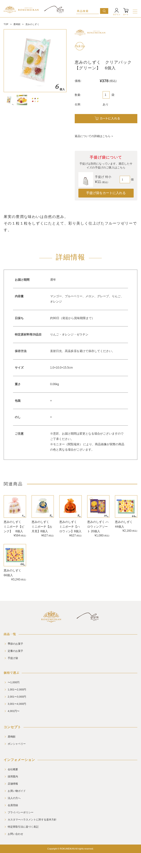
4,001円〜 (13, 711)
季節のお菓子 (15, 643)
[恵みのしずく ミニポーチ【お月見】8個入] (43, 506)
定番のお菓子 (15, 650)
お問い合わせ (15, 833)
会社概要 (13, 769)
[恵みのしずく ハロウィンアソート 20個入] (98, 506)
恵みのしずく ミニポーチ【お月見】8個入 (42, 526)
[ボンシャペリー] (88, 621)
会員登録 (13, 805)
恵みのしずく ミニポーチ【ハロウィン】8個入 (70, 526)
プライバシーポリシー (20, 812)
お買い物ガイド (17, 790)
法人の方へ (14, 798)
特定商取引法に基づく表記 (23, 826)
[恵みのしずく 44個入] (126, 506)
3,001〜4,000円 (17, 703)
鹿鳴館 (16, 24)
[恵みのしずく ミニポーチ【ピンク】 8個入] (15, 506)
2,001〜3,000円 (17, 696)
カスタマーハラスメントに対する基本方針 (32, 819)
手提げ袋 (13, 658)
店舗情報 (13, 783)
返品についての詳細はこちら (93, 136)
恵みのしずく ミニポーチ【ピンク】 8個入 (14, 526)
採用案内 (13, 776)
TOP (6, 24)
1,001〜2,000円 (17, 689)
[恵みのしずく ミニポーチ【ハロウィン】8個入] (70, 506)
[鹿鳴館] (51, 621)
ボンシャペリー (17, 743)
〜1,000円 (13, 682)
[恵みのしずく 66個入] (15, 555)
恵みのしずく (32, 24)
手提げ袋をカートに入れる (106, 193)
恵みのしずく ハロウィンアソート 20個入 (98, 526)
